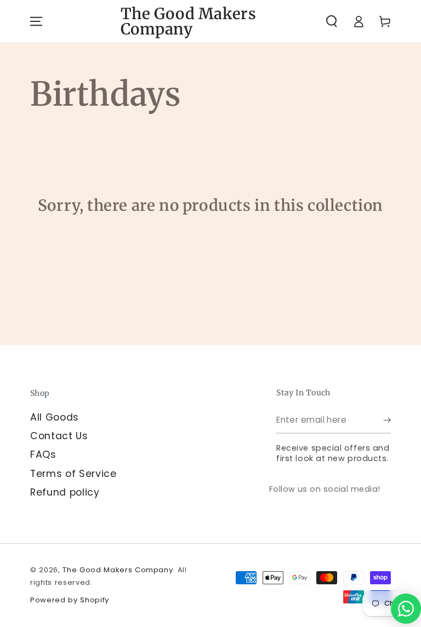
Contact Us (59, 435)
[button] (331, 21)
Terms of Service (73, 473)
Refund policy (65, 492)
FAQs (43, 454)
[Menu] (36, 21)
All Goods (54, 417)
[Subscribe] (387, 420)
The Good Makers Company (117, 570)
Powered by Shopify (69, 600)
